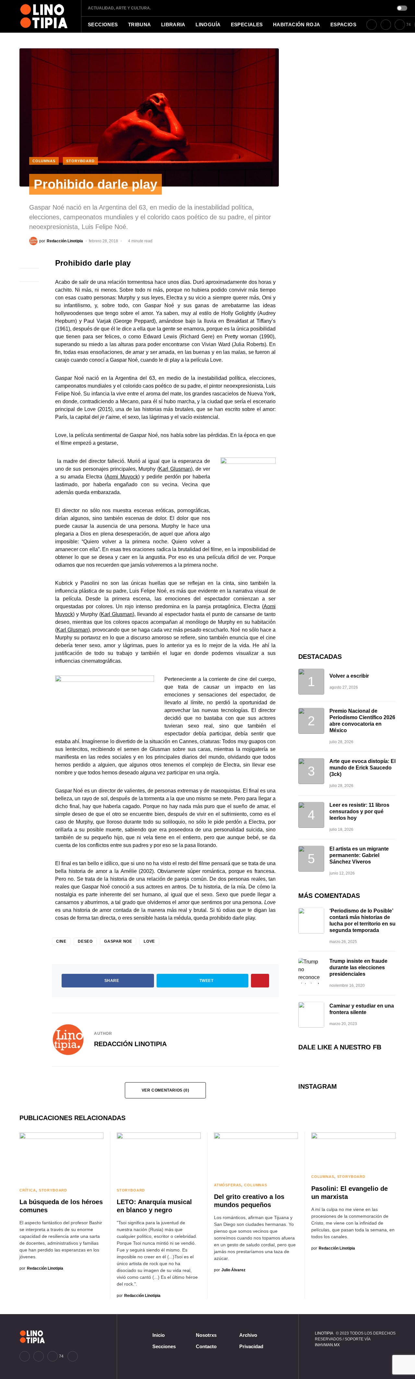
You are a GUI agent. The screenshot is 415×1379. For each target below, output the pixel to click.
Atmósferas (227, 1185)
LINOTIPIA (324, 1333)
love (149, 941)
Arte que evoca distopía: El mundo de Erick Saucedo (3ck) (362, 767)
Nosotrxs (206, 1335)
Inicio (158, 1335)
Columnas (43, 161)
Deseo (85, 941)
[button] (402, 8)
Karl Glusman (175, 469)
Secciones (164, 1346)
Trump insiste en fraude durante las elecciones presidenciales (358, 967)
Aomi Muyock (122, 476)
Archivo (248, 1335)
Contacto (206, 1346)
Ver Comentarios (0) (165, 1090)
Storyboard (80, 161)
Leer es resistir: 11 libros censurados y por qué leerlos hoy (359, 811)
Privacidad (251, 1346)
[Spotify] (72, 1356)
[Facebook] (371, 24)
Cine (61, 941)
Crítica (27, 1190)
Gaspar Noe (118, 941)
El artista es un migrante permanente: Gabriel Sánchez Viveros (359, 855)
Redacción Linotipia (130, 1043)
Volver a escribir (349, 676)
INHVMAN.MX (327, 1345)
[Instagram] (386, 24)
